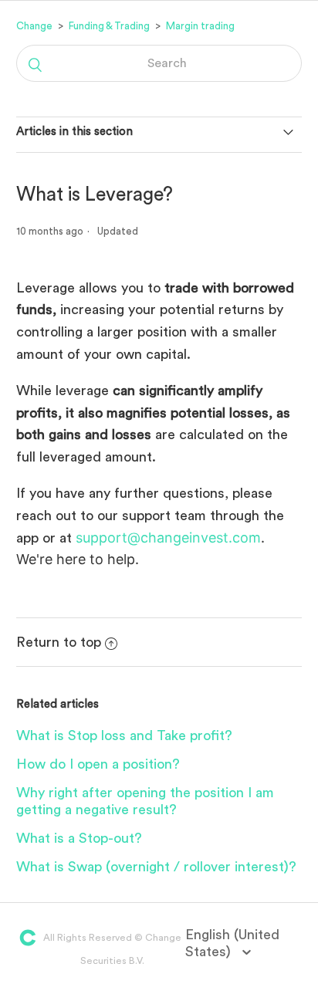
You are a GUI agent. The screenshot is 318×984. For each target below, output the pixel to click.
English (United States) (232, 943)
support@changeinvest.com (168, 537)
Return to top (58, 642)
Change (34, 26)
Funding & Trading (109, 26)
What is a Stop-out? (79, 838)
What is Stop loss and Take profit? (124, 735)
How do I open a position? (98, 764)
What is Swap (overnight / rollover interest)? (156, 867)
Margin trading (200, 26)
